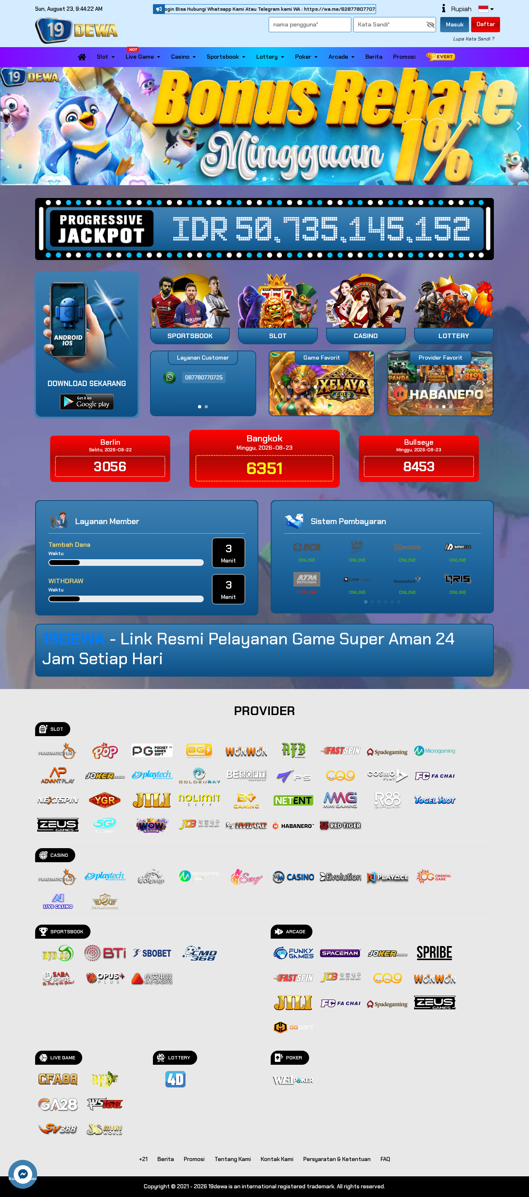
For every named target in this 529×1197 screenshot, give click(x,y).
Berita (373, 56)
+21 (143, 1159)
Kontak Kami (277, 1159)
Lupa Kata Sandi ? (473, 39)
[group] (440, 383)
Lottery (267, 56)
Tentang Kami (232, 1159)
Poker (303, 56)
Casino (180, 56)
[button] (518, 126)
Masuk (455, 24)
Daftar (486, 24)
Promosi (404, 56)
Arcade (338, 56)
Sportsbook (223, 56)
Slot (102, 56)
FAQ (385, 1159)
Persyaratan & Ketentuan (337, 1159)
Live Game (140, 56)
